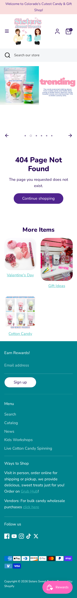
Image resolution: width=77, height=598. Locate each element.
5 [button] (46, 135)
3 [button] (36, 135)
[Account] (57, 30)
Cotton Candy (20, 333)
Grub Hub (29, 491)
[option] (38, 85)
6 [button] (51, 135)
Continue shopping (38, 198)
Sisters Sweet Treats (42, 581)
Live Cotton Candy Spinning (28, 448)
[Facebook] (6, 536)
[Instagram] (21, 536)
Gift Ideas (56, 285)
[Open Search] (7, 55)
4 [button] (41, 135)
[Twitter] (35, 536)
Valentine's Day (20, 275)
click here (31, 507)
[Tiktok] (28, 536)
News (9, 431)
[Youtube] (14, 536)
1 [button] (25, 135)
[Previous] (6, 135)
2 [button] (31, 136)
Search (10, 414)
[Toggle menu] (7, 31)
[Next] (70, 135)
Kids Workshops (18, 439)
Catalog (11, 422)
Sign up (20, 382)
